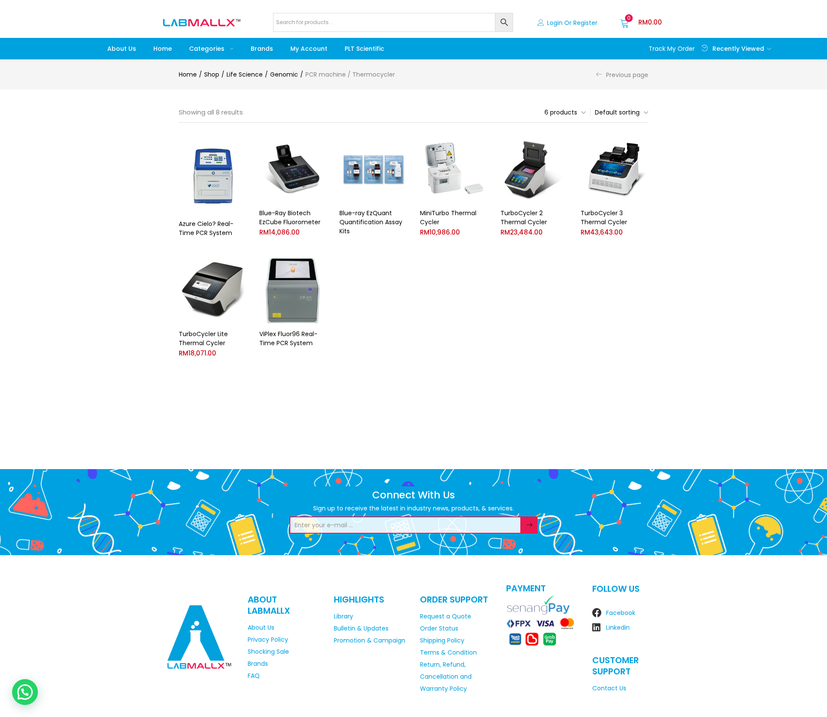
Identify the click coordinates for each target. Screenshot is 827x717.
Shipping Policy (442, 640)
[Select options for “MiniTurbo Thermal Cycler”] (481, 147)
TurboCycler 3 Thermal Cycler (604, 217)
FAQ (254, 675)
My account (308, 48)
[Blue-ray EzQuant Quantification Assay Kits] (373, 169)
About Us (121, 48)
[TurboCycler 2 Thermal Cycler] (534, 169)
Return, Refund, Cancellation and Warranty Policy (446, 676)
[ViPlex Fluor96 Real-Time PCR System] (293, 291)
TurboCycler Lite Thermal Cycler (203, 338)
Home (162, 48)
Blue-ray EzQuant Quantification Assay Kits (370, 222)
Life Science (245, 74)
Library (343, 616)
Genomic (284, 74)
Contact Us (609, 688)
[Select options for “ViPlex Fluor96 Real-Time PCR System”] (319, 268)
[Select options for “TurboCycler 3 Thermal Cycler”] (641, 147)
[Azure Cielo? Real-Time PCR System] (213, 174)
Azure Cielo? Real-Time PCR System (206, 228)
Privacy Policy (268, 639)
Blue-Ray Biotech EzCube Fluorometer (289, 217)
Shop (211, 74)
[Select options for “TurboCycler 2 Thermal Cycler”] (561, 147)
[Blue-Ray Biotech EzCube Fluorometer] (293, 169)
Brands (262, 48)
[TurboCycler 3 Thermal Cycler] (614, 169)
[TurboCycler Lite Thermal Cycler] (213, 291)
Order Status (439, 628)
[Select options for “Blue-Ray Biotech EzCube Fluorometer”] (319, 147)
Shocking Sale (268, 651)
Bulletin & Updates (361, 628)
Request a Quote (445, 616)
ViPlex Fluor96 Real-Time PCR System (288, 338)
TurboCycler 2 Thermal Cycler (524, 217)
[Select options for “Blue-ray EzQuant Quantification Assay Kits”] (400, 147)
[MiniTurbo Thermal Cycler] (454, 169)
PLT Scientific (364, 48)
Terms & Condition (448, 652)
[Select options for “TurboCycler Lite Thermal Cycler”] (239, 268)
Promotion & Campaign (369, 640)
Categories (207, 48)
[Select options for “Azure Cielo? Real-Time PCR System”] (239, 147)
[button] (641, 22)
